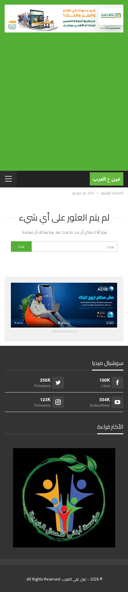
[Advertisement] (64, 99)
